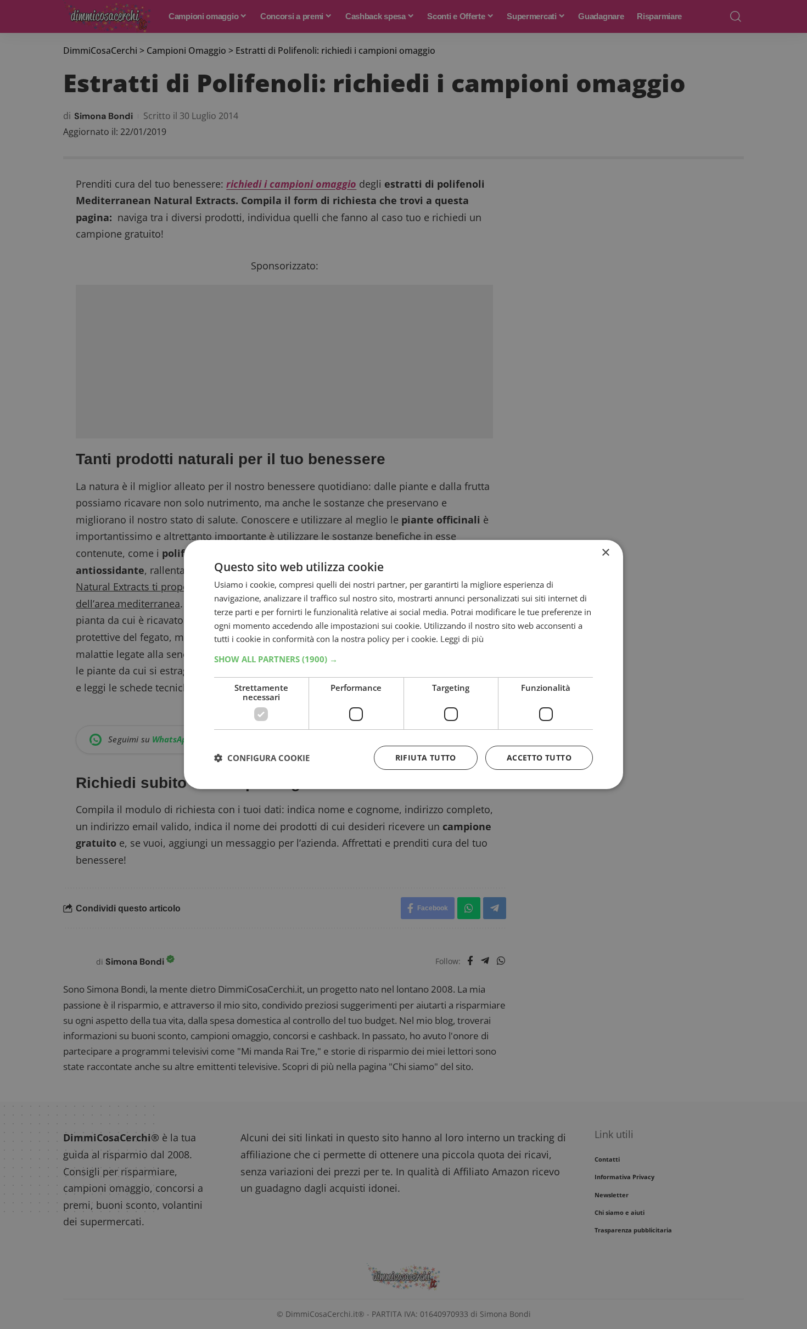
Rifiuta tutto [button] (425, 757)
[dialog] (403, 664)
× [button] (605, 553)
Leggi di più (462, 638)
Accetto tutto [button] (539, 757)
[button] (403, 659)
